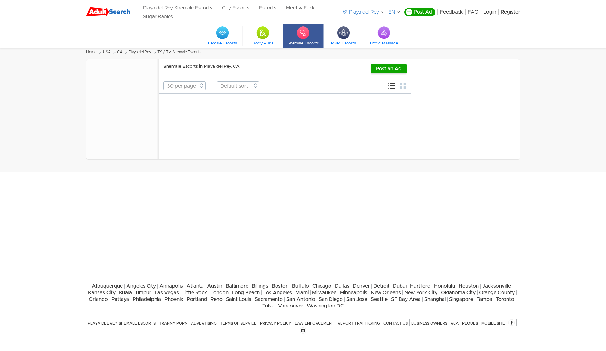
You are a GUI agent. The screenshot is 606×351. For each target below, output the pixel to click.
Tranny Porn (173, 323)
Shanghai (435, 299)
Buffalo (300, 286)
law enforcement (314, 323)
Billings (260, 286)
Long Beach (246, 292)
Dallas (342, 286)
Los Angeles (277, 292)
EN (391, 12)
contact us (395, 323)
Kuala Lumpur (135, 292)
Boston (280, 286)
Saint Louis (238, 299)
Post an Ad (388, 68)
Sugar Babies (158, 16)
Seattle (379, 299)
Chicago (321, 286)
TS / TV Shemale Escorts (179, 52)
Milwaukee (324, 292)
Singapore (461, 299)
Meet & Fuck (300, 7)
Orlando (98, 299)
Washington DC (325, 305)
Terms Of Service (238, 323)
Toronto (505, 299)
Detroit (381, 286)
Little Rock (194, 292)
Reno (217, 299)
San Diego (331, 299)
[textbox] (184, 86)
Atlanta (195, 286)
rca (455, 323)
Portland (197, 299)
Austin (214, 286)
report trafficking (359, 323)
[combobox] (184, 85)
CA (119, 52)
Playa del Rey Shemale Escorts (177, 7)
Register (510, 12)
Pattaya (120, 299)
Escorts (267, 7)
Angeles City (141, 286)
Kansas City (102, 292)
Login (489, 12)
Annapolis (171, 286)
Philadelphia (147, 299)
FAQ (473, 12)
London (220, 292)
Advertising (204, 323)
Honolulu (444, 286)
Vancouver (290, 305)
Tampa (484, 299)
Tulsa (268, 305)
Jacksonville (496, 286)
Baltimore (237, 286)
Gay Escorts (235, 7)
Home (91, 52)
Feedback (451, 12)
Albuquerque (107, 286)
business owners (429, 323)
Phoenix (173, 299)
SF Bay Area (406, 299)
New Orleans (386, 292)
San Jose (356, 299)
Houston (469, 286)
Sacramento (269, 299)
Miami (302, 292)
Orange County (497, 292)
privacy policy (275, 323)
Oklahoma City (458, 292)
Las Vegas (167, 292)
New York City (420, 292)
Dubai (400, 286)
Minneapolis (353, 292)
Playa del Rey (140, 52)
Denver (361, 286)
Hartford (420, 286)
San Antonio (300, 299)
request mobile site (483, 323)
